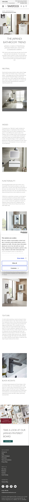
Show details (20, 258)
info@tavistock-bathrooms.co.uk (9, 492)
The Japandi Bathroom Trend (9, 12)
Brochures (4, 470)
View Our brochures (22, 2)
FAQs (3, 454)
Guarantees (4, 458)
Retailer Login (23, 3)
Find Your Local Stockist (21, 1)
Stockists (4, 472)
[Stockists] (21, 6)
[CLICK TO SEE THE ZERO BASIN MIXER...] (14, 365)
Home (3, 11)
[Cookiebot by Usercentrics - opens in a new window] (20, 233)
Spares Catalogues (6, 456)
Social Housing (5, 475)
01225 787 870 (12, 3)
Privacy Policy (5, 462)
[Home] (13, 6)
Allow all (14, 263)
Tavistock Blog (9, 11)
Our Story (4, 469)
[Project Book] (26, 6)
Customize (14, 268)
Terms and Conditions (6, 460)
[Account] (23, 6)
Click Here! (8, 441)
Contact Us (4, 452)
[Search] (6, 5)
